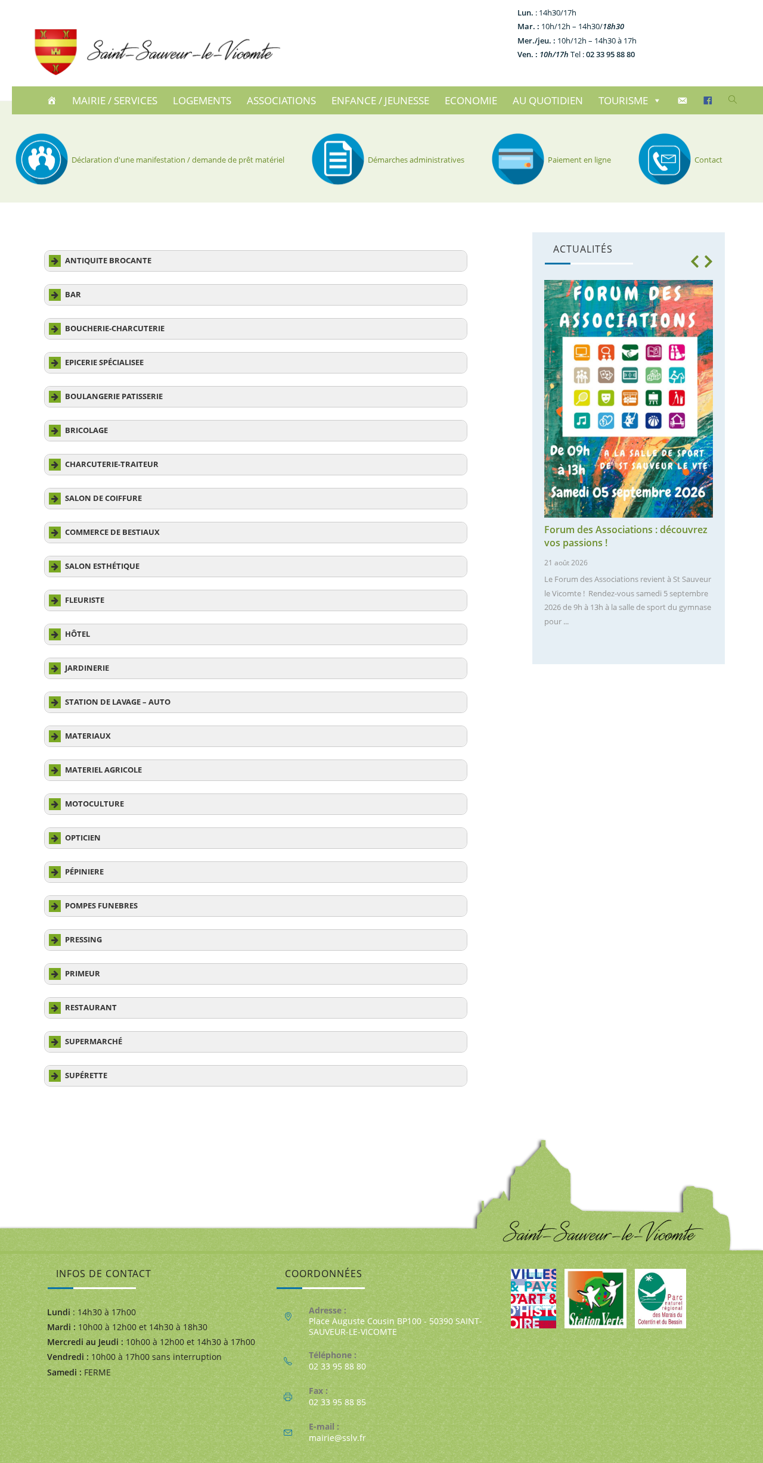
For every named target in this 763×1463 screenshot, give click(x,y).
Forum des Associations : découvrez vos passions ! (626, 536)
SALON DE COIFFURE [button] (103, 498)
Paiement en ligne (579, 159)
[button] (694, 261)
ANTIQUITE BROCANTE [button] (108, 261)
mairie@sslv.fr (337, 1437)
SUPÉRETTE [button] (86, 1075)
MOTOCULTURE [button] (94, 804)
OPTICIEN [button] (83, 838)
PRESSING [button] (83, 940)
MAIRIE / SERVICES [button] (114, 100)
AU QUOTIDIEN (548, 100)
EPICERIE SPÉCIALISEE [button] (104, 362)
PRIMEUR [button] (82, 974)
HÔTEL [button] (77, 634)
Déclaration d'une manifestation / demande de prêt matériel (178, 159)
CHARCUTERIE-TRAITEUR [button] (112, 464)
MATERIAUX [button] (88, 736)
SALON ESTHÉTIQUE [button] (102, 566)
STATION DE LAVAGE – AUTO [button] (117, 702)
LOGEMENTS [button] (202, 100)
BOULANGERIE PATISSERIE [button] (114, 396)
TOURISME (623, 100)
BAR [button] (73, 295)
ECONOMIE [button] (471, 100)
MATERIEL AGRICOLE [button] (103, 770)
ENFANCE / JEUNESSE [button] (380, 100)
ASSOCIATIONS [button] (281, 100)
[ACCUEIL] (53, 100)
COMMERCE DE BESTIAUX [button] (112, 532)
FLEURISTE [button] (84, 600)
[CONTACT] (684, 100)
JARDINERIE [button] (87, 668)
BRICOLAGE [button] (86, 430)
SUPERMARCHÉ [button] (93, 1041)
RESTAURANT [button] (91, 1008)
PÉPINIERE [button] (84, 872)
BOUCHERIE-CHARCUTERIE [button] (115, 328)
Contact (708, 159)
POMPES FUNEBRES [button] (101, 906)
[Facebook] (709, 100)
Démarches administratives (416, 159)
